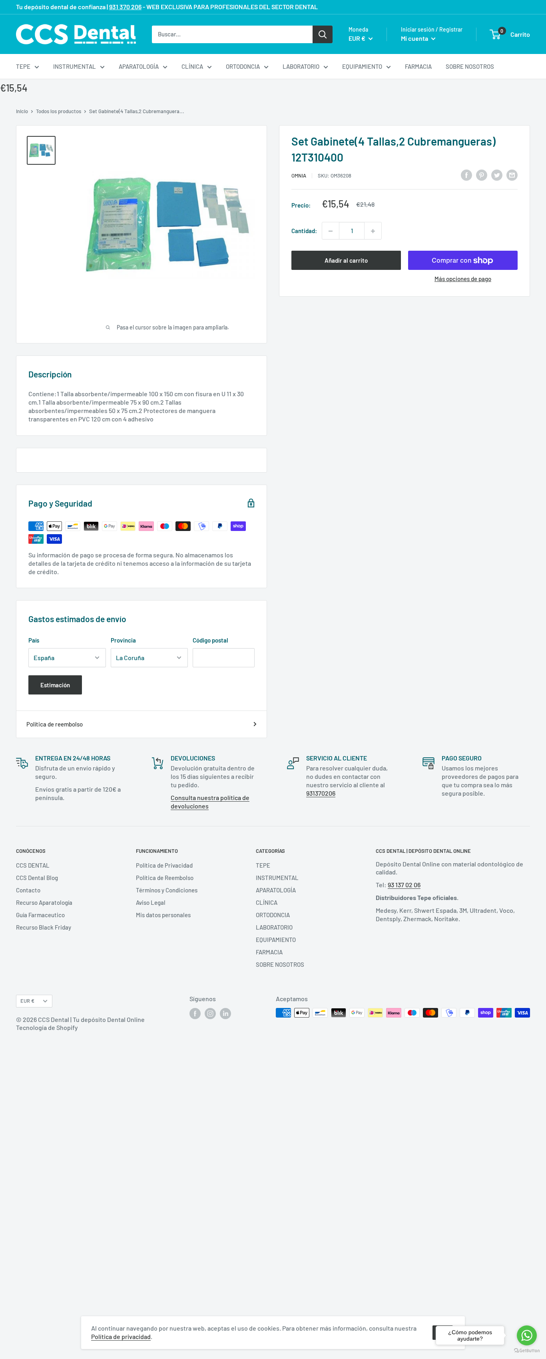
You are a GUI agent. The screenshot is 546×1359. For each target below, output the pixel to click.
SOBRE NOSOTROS (470, 66)
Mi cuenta (415, 38)
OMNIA (298, 175)
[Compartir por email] (512, 174)
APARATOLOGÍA (139, 66)
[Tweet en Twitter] (496, 174)
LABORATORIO (301, 66)
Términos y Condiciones (166, 890)
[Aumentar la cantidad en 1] (373, 231)
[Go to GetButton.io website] (527, 1350)
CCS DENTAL (33, 865)
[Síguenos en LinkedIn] (225, 1013)
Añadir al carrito (346, 260)
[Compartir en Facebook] (466, 174)
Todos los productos (58, 111)
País (33, 640)
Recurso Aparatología (44, 902)
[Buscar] (323, 34)
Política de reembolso (54, 724)
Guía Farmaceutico (40, 914)
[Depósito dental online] (76, 34)
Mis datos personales (163, 914)
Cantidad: (304, 231)
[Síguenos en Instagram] (210, 1013)
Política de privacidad (121, 1336)
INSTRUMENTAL (74, 66)
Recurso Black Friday (43, 927)
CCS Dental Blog (37, 877)
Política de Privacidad (164, 865)
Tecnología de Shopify (47, 1027)
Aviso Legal (150, 902)
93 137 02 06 (404, 884)
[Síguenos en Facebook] (195, 1013)
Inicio (22, 111)
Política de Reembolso (164, 877)
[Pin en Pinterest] (481, 174)
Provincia (123, 640)
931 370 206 (125, 6)
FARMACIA (418, 66)
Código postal (210, 640)
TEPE (23, 66)
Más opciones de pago (462, 279)
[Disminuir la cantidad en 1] (330, 231)
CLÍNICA (192, 66)
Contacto (28, 890)
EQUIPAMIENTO (362, 66)
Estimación (55, 684)
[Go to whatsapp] (527, 1335)
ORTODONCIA (243, 66)
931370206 (320, 793)
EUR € (27, 1001)
